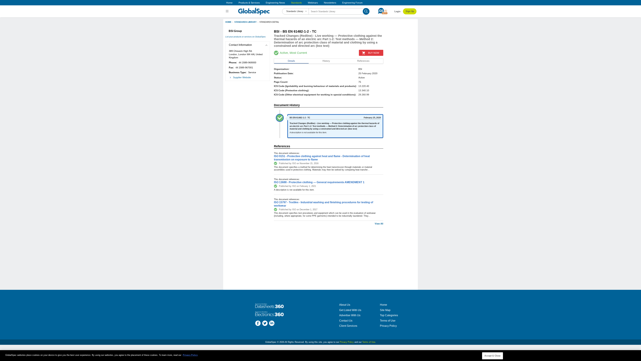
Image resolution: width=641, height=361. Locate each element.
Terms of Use (387, 320)
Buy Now (373, 52)
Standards (296, 2)
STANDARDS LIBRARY (245, 22)
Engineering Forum (352, 2)
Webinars (313, 2)
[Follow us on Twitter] (265, 324)
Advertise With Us (349, 315)
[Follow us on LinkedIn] (271, 324)
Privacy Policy (388, 325)
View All (379, 223)
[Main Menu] (227, 11)
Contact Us (345, 320)
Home (229, 2)
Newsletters (330, 2)
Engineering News (275, 2)
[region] (320, 355)
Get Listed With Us (350, 310)
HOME (228, 22)
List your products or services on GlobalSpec (245, 37)
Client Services (348, 325)
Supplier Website (242, 77)
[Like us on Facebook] (258, 324)
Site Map (385, 310)
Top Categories (389, 315)
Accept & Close (492, 355)
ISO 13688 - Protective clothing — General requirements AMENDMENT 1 (319, 182)
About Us (344, 304)
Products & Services (249, 2)
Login (397, 11)
